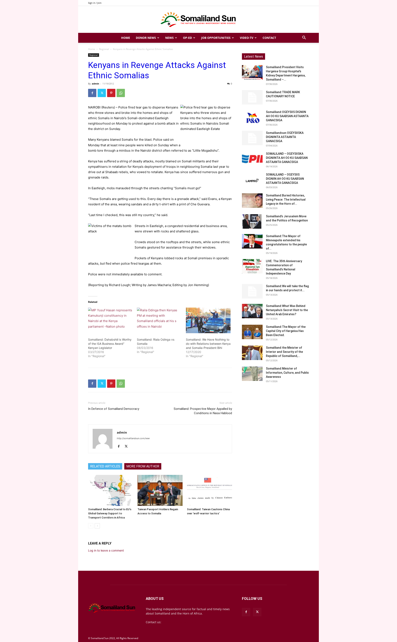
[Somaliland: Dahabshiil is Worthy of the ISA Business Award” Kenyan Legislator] (110, 320)
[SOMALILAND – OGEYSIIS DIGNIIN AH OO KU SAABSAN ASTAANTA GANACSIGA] (252, 179)
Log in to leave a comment (106, 550)
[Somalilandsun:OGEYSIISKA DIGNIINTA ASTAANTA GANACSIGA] (252, 138)
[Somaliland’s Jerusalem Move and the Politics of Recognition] (252, 221)
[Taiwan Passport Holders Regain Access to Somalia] (160, 490)
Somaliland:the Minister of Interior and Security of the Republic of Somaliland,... (284, 352)
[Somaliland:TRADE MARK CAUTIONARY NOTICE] (252, 97)
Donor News (146, 38)
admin (95, 83)
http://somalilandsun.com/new (133, 438)
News (169, 38)
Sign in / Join (95, 2)
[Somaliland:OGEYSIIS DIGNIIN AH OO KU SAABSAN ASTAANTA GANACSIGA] (252, 117)
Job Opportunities (216, 38)
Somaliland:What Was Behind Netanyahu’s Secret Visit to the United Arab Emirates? (287, 310)
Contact (269, 38)
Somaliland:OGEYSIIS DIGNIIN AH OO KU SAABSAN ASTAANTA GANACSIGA (287, 116)
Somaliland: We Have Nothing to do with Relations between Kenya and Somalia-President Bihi (208, 344)
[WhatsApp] (121, 93)
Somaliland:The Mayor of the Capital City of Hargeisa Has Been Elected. (286, 331)
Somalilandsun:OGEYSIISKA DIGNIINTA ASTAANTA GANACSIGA (285, 137)
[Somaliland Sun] (198, 19)
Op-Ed (187, 38)
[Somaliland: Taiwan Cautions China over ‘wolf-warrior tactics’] (209, 490)
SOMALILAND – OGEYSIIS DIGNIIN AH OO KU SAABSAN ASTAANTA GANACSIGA (285, 178)
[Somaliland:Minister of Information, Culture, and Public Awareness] (252, 373)
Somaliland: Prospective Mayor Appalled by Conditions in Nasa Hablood (203, 411)
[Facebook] (92, 93)
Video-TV (246, 38)
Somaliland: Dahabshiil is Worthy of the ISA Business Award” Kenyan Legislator (110, 344)
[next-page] (97, 525)
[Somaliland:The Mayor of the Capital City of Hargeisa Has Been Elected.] (252, 332)
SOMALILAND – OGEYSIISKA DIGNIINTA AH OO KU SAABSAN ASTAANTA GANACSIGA (287, 158)
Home (125, 38)
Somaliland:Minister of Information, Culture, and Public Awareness (287, 372)
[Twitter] (102, 93)
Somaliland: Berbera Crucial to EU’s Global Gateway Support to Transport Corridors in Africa (109, 513)
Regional (104, 49)
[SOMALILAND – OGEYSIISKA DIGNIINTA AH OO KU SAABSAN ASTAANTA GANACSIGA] (252, 159)
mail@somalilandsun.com (180, 622)
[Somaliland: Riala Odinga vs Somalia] (159, 320)
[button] (304, 38)
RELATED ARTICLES (105, 466)
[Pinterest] (111, 93)
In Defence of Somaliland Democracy (113, 409)
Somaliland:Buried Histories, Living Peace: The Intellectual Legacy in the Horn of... (286, 199)
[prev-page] (90, 525)
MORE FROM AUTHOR (142, 466)
